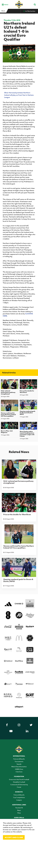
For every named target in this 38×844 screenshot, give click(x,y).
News (19, 810)
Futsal (19, 787)
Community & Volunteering (19, 784)
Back (3, 11)
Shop (19, 813)
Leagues (19, 800)
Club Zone (19, 772)
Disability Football (19, 782)
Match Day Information (19, 766)
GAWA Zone (19, 769)
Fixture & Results (19, 795)
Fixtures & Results (19, 759)
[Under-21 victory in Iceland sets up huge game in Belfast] (19, 53)
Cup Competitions (19, 797)
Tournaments (19, 761)
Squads (19, 764)
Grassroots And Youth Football (19, 779)
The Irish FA (19, 808)
